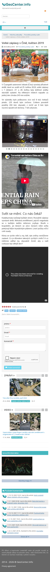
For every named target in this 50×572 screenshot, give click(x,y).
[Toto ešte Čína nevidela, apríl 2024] (25, 387)
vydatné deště (22, 311)
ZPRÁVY (8, 375)
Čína (6, 311)
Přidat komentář (13, 367)
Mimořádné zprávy (17, 437)
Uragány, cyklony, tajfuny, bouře (21, 401)
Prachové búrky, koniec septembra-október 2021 (25, 514)
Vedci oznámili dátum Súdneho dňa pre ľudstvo (25, 496)
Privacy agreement (9, 566)
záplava (12, 311)
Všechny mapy (24, 481)
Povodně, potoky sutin (26, 47)
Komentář (9, 341)
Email (7, 332)
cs (3, 22)
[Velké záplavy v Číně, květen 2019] (25, 131)
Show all (24, 537)
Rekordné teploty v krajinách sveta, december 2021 (26, 502)
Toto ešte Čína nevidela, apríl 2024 (15, 398)
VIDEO (8, 409)
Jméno (7, 324)
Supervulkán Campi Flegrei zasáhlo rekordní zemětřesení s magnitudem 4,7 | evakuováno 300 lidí (23, 433)
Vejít (45, 22)
